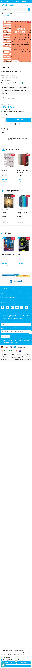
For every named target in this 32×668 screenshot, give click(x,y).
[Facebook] (2, 307)
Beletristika (4, 251)
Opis (2, 132)
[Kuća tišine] (23, 244)
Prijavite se (5, 336)
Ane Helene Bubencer (7, 259)
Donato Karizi (20, 259)
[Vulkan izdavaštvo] (8, 5)
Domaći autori (20, 14)
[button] (26, 6)
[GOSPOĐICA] (9, 160)
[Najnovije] (4, 238)
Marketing (20, 659)
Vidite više (5, 93)
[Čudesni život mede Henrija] (9, 244)
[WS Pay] (20, 347)
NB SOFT (19, 359)
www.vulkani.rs (7, 359)
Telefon (3, 329)
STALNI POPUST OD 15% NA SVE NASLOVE (16, 1)
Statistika (12, 659)
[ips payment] (24, 347)
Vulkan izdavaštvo (5, 14)
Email (2, 322)
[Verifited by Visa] (20, 350)
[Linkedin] (26, 307)
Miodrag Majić (5, 216)
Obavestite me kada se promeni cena (14, 111)
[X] (7, 307)
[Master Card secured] (16, 350)
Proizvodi (13, 14)
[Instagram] (12, 307)
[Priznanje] (9, 201)
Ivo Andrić (8, 80)
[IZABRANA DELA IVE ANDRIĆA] (23, 201)
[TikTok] (21, 307)
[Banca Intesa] (7, 350)
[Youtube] (17, 307)
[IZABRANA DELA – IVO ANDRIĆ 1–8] (23, 160)
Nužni (4, 659)
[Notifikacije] (3, 664)
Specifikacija (4, 129)
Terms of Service (10, 342)
